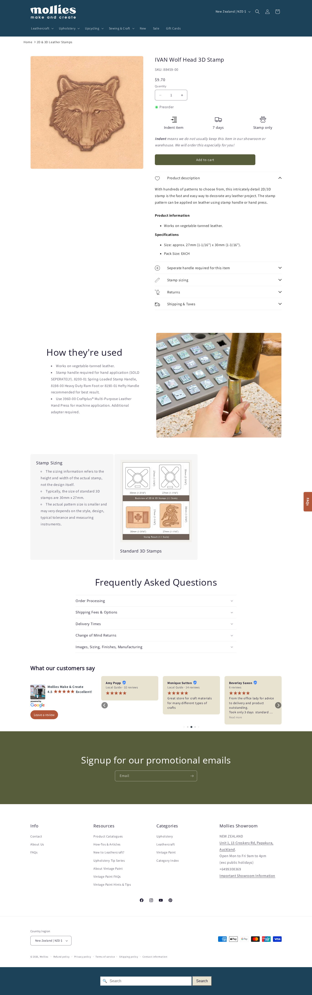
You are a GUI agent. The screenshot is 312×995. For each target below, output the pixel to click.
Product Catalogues (108, 836)
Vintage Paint (166, 852)
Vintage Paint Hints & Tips (112, 884)
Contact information (155, 956)
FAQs (33, 852)
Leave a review (44, 715)
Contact (36, 836)
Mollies (44, 956)
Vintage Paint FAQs (107, 876)
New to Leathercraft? (108, 852)
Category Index (167, 860)
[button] (42, 28)
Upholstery (164, 836)
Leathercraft (165, 844)
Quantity (160, 86)
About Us (37, 844)
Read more (235, 717)
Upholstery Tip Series (109, 860)
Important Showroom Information (247, 875)
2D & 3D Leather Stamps (54, 42)
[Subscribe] (192, 776)
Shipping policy (128, 956)
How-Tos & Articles (107, 844)
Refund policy (61, 956)
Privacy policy (82, 956)
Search (202, 981)
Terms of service (105, 956)
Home (28, 42)
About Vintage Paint (108, 868)
